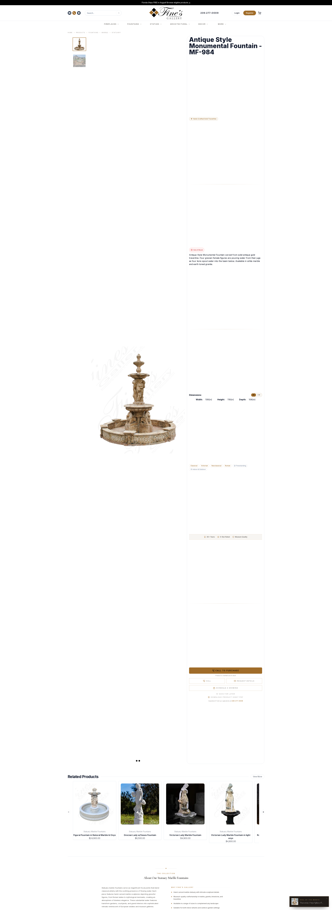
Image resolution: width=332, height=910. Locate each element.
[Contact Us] (70, 13)
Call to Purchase (227, 670)
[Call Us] (74, 13)
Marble (105, 32)
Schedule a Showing (227, 688)
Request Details (245, 681)
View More (257, 776)
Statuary (116, 32)
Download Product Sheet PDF (227, 697)
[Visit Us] (79, 13)
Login (237, 13)
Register (249, 13)
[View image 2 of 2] (79, 61)
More (221, 24)
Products (80, 32)
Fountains (93, 32)
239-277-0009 (237, 701)
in (253, 395)
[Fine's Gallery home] (165, 13)
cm (259, 395)
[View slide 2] (139, 761)
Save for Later (227, 694)
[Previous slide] (95, 400)
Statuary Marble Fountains (95, 831)
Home (70, 32)
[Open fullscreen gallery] (138, 400)
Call (208, 681)
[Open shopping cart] (259, 13)
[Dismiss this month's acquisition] (326, 898)
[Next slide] (181, 400)
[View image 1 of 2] (79, 44)
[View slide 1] (137, 761)
